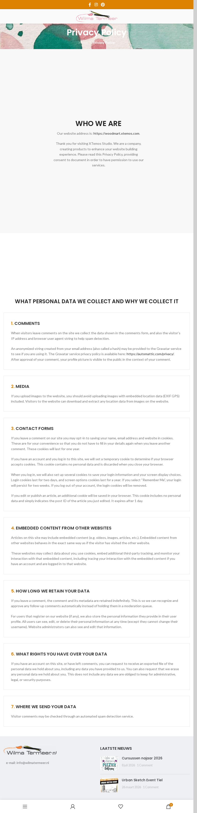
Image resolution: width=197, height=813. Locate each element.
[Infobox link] (98, 116)
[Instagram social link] (96, 4)
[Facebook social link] (90, 4)
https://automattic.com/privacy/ (150, 354)
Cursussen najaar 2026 (142, 758)
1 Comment (145, 765)
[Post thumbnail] (109, 763)
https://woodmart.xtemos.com (116, 133)
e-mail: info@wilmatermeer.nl (27, 763)
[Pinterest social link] (102, 4)
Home (83, 42)
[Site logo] (96, 16)
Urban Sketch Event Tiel (142, 780)
